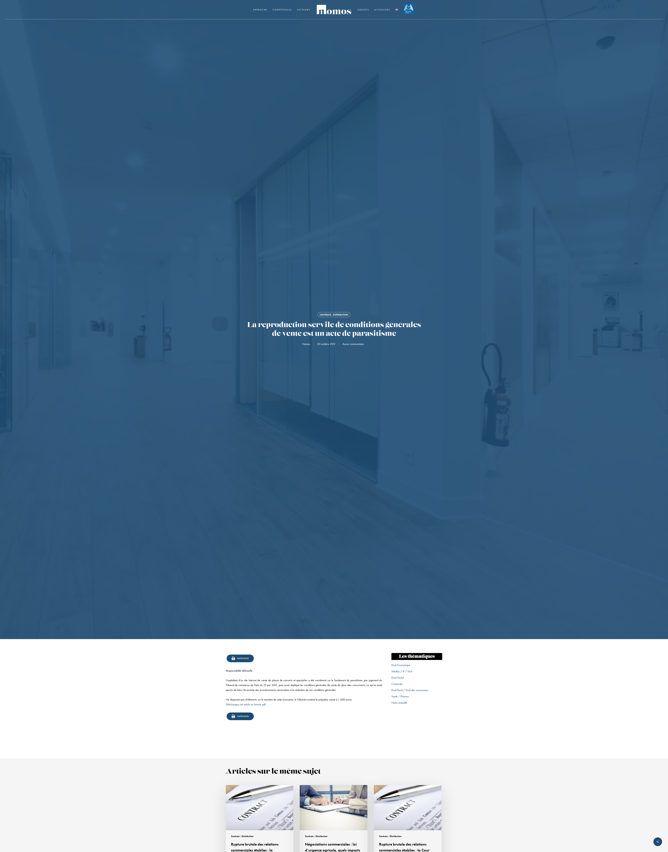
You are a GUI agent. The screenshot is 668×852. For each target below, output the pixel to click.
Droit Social (397, 677)
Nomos (306, 344)
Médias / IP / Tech (401, 671)
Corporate (396, 684)
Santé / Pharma (400, 696)
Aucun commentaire (353, 344)
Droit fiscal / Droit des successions (409, 690)
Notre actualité (399, 702)
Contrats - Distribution (334, 314)
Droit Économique (400, 665)
